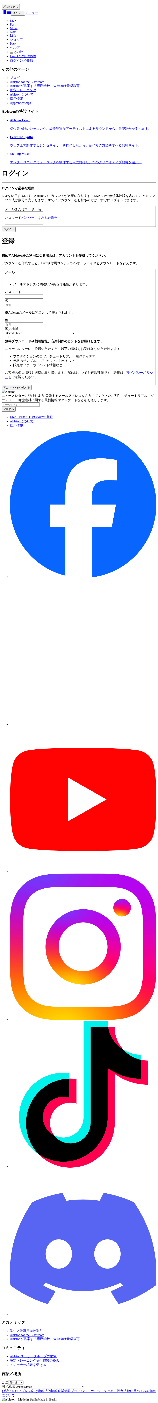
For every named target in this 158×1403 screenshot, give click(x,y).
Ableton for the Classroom (27, 82)
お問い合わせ (11, 1391)
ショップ (16, 39)
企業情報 (64, 1391)
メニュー (18, 13)
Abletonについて (22, 94)
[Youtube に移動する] (83, 871)
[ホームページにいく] (6, 13)
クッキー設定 (113, 1391)
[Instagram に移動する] (83, 1019)
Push (13, 24)
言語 (5, 1382)
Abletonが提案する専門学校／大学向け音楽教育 (45, 86)
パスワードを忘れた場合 (39, 218)
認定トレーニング (23, 90)
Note (13, 32)
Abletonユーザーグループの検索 (33, 1356)
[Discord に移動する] (83, 1314)
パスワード (13, 218)
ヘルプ (15, 47)
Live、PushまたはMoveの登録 (31, 417)
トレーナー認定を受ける (28, 1365)
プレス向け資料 (32, 1391)
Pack (13, 43)
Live (13, 20)
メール (10, 272)
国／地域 (11, 329)
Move (13, 28)
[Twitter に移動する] (83, 724)
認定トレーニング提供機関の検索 (34, 1360)
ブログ (15, 77)
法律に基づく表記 (136, 1391)
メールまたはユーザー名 (23, 209)
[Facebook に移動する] (83, 576)
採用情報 (16, 98)
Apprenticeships (20, 103)
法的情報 (51, 1391)
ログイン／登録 (21, 60)
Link (13, 35)
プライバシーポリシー (87, 1391)
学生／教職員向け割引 (26, 1331)
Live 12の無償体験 (23, 56)
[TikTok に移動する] (83, 1166)
